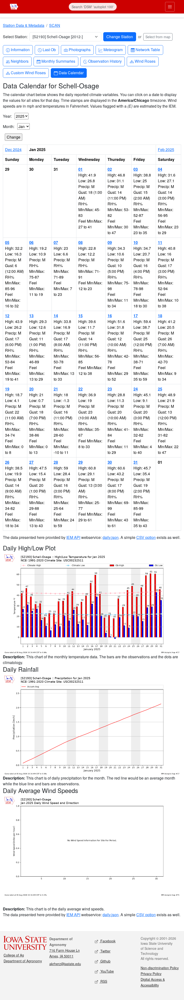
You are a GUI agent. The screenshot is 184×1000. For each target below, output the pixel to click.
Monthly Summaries (58, 61)
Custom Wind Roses (28, 72)
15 (80, 315)
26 (7, 462)
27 (31, 462)
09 (110, 242)
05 (7, 242)
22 (80, 389)
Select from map (157, 36)
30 (110, 462)
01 (80, 169)
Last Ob (49, 49)
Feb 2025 (166, 149)
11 (160, 242)
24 (135, 389)
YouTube (106, 971)
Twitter (104, 951)
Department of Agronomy (23, 960)
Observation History (105, 61)
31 (135, 462)
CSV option (146, 537)
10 (135, 242)
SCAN (54, 25)
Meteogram (113, 49)
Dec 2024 (13, 149)
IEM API (73, 537)
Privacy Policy (151, 973)
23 (110, 389)
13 (31, 315)
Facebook (107, 941)
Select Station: (15, 36)
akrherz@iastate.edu (65, 963)
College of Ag (14, 955)
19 (7, 389)
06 (31, 242)
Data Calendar (71, 72)
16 (110, 315)
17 (135, 315)
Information (20, 49)
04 (160, 169)
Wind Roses (144, 61)
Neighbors (20, 61)
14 (56, 315)
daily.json (111, 537)
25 (160, 389)
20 (31, 389)
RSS (103, 981)
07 (56, 242)
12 (7, 315)
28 (56, 462)
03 (135, 169)
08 (80, 242)
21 (56, 389)
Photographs (80, 49)
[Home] (14, 6)
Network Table (147, 49)
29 (80, 462)
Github (104, 961)
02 (110, 169)
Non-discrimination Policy (160, 967)
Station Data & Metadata (23, 25)
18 (160, 315)
